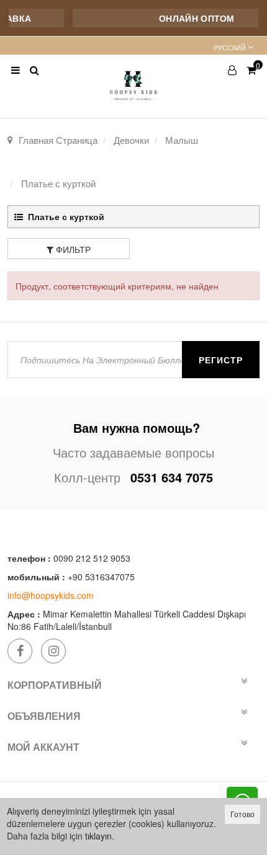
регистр (221, 359)
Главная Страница (58, 139)
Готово (242, 813)
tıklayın (98, 836)
